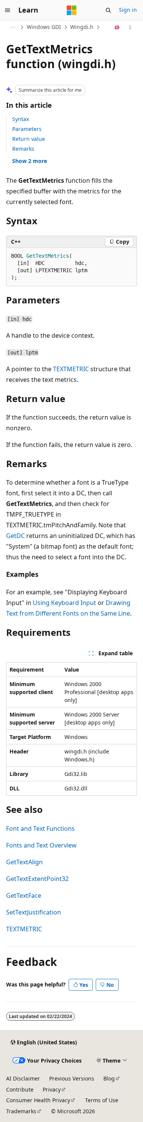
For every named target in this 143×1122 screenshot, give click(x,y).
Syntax (20, 119)
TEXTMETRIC (71, 369)
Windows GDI (44, 26)
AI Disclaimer (23, 1078)
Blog (109, 1078)
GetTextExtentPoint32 (37, 879)
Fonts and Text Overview (41, 845)
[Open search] (108, 10)
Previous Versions (71, 1078)
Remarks (23, 148)
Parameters (27, 128)
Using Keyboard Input (64, 603)
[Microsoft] (72, 10)
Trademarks (21, 1111)
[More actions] (130, 27)
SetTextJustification (33, 912)
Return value (28, 138)
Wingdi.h (81, 26)
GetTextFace (23, 895)
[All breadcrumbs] (12, 27)
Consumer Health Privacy (38, 1100)
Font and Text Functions (40, 828)
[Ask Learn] (117, 27)
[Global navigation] (7, 10)
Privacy (52, 1089)
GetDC (15, 535)
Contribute (20, 1089)
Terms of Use (101, 1100)
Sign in (128, 9)
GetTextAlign (24, 862)
